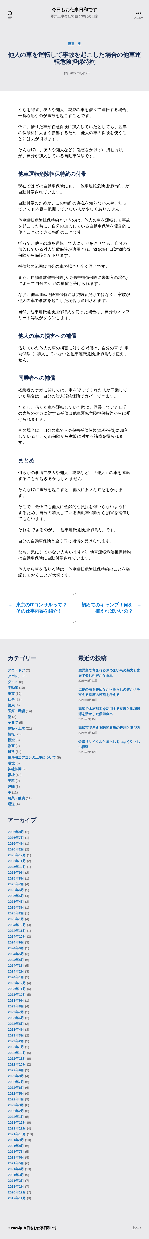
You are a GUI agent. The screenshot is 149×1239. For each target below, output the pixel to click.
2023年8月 (16, 1006)
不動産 (13, 688)
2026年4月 (16, 843)
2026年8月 (16, 832)
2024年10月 (17, 936)
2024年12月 (17, 925)
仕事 (11, 699)
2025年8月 (16, 878)
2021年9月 (16, 1140)
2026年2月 (16, 849)
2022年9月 (16, 1070)
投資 (11, 740)
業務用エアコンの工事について (32, 757)
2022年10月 (17, 1064)
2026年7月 (16, 838)
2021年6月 (16, 1157)
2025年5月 (16, 896)
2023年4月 (16, 1029)
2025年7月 (16, 884)
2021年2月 (16, 1181)
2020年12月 (17, 1192)
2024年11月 (17, 931)
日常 (11, 752)
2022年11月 (17, 1059)
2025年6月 (16, 890)
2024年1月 (16, 977)
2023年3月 (16, 1035)
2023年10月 (17, 995)
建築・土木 (16, 728)
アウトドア (16, 670)
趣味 (11, 786)
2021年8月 (16, 1146)
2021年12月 (17, 1122)
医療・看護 (16, 711)
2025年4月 (16, 902)
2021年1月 (16, 1186)
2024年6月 (16, 948)
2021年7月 (16, 1152)
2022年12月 (17, 1053)
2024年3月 (16, 966)
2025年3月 (16, 907)
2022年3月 (16, 1105)
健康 (11, 705)
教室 (11, 746)
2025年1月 (16, 919)
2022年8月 (16, 1076)
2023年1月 (16, 1047)
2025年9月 (16, 873)
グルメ (13, 682)
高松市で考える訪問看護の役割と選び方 (109, 728)
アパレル (15, 676)
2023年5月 (16, 1024)
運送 (11, 804)
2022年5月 (16, 1093)
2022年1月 (16, 1117)
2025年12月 (17, 855)
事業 (11, 693)
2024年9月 (16, 942)
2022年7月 (16, 1082)
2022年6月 (16, 1088)
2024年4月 (16, 960)
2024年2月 (16, 971)
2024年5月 (16, 954)
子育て (13, 723)
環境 (11, 763)
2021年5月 (16, 1163)
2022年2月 (16, 1111)
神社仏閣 (15, 769)
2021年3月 (16, 1175)
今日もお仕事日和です (74, 9)
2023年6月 (16, 1018)
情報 (71, 43)
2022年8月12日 (79, 73)
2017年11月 (17, 1198)
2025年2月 (16, 913)
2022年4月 (16, 1099)
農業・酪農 (16, 798)
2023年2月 (16, 1041)
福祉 (11, 775)
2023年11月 (17, 989)
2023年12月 (17, 983)
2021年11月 (17, 1128)
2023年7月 (16, 1012)
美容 (11, 781)
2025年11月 (17, 861)
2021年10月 (17, 1134)
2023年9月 (16, 1000)
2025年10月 (17, 867)
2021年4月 (16, 1169)
